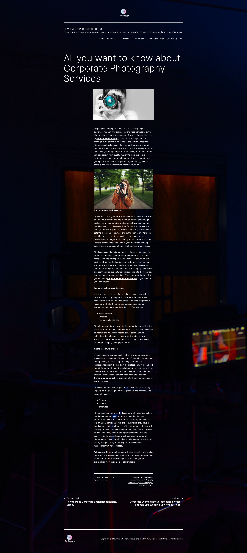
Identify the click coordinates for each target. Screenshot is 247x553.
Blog (162, 39)
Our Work (139, 39)
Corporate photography (105, 378)
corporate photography (107, 138)
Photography (148, 477)
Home (101, 39)
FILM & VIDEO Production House (83, 29)
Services (125, 39)
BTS (181, 39)
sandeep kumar (102, 480)
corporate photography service (122, 278)
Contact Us (172, 39)
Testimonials (152, 39)
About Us (111, 39)
